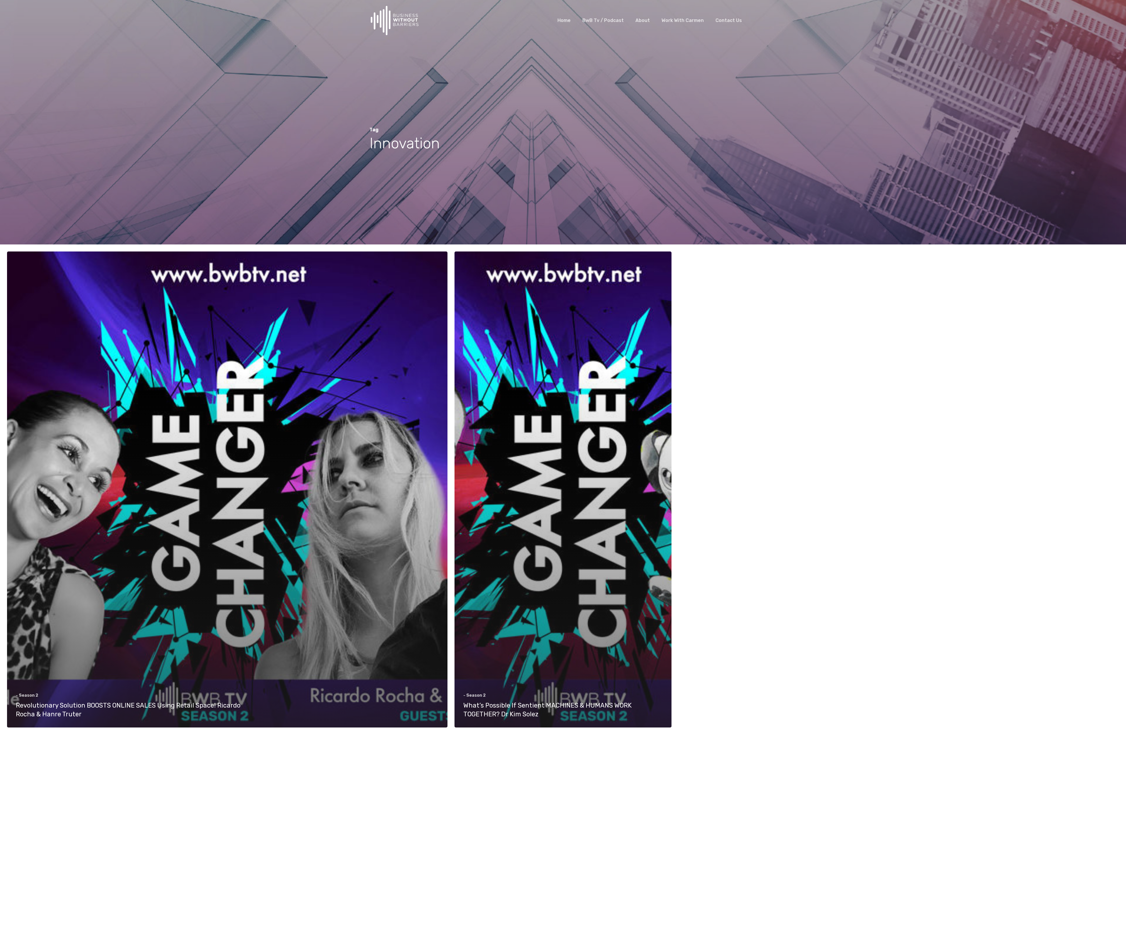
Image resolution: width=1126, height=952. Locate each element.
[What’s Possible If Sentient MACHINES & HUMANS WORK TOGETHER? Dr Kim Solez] (563, 489)
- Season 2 (27, 695)
